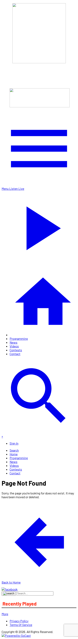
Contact (15, 354)
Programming (19, 338)
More (5, 614)
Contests (16, 350)
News (13, 342)
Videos (14, 346)
